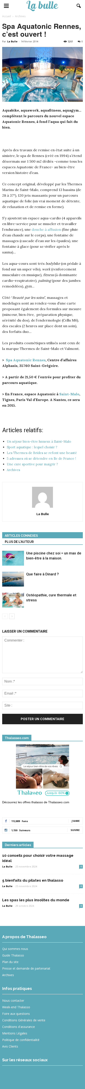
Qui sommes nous (15, 949)
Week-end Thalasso (16, 1007)
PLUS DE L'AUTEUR (19, 542)
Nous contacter (13, 1000)
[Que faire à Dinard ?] (13, 579)
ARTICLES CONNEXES (21, 535)
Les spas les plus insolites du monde (35, 900)
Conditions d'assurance (18, 1027)
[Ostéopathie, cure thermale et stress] (13, 600)
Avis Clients (10, 1046)
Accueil (6, 16)
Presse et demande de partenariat (26, 968)
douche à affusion (46, 229)
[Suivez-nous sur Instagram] (24, 1074)
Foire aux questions (16, 1014)
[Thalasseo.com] (42, 771)
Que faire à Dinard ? (42, 574)
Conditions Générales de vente (23, 1020)
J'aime (76, 820)
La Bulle (12, 41)
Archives (8, 975)
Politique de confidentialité (20, 1040)
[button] (79, 6)
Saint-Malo (69, 394)
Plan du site (10, 962)
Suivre (75, 830)
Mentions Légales (14, 1033)
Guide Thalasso (13, 955)
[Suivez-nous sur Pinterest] (40, 1074)
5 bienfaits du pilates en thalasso (32, 880)
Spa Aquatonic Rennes (26, 360)
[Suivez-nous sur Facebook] (8, 1074)
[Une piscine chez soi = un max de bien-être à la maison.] (13, 558)
